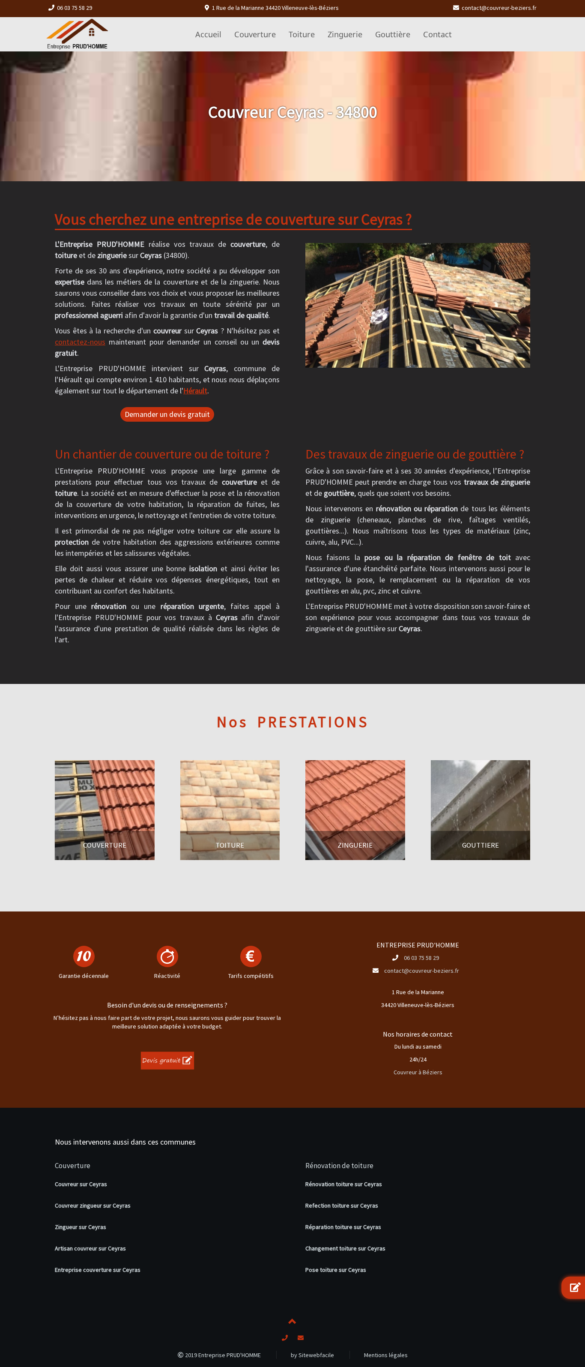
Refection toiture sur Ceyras (341, 1205)
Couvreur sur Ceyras (81, 1184)
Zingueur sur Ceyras (80, 1227)
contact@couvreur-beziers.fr (499, 8)
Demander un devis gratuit (167, 414)
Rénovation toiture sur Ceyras (343, 1184)
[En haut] (292, 1323)
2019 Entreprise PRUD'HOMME (222, 1355)
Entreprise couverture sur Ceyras (97, 1270)
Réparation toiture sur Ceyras (343, 1227)
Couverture (72, 1165)
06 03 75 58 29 (74, 8)
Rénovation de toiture (339, 1165)
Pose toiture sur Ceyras (335, 1270)
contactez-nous (80, 342)
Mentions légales (386, 1355)
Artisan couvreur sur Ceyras (90, 1248)
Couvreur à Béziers (418, 1072)
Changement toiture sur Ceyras (345, 1248)
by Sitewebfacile (312, 1355)
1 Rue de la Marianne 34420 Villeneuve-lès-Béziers (275, 8)
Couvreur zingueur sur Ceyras (93, 1205)
